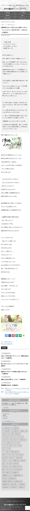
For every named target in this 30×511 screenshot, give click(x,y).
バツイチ (16, 442)
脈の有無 (5, 487)
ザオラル (12, 439)
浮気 (5, 478)
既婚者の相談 (9, 343)
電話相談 (7, 15)
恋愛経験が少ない (7, 475)
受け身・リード (7, 460)
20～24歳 (6, 428)
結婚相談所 (6, 484)
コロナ (5, 439)
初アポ (5, 457)
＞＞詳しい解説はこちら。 (8, 421)
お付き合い (6, 434)
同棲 (23, 460)
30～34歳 (4, 343)
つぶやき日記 (8, 501)
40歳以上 (24, 431)
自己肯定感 (14, 487)
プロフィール (22, 18)
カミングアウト (19, 436)
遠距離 (21, 487)
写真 (21, 454)
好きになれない (7, 466)
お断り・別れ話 (16, 434)
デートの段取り (22, 439)
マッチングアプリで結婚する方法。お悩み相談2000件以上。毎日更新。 (15, 506)
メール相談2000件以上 (7, 341)
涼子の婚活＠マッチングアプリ (15, 9)
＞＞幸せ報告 (5, 407)
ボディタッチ (6, 448)
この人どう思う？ (7, 436)
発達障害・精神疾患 (8, 481)
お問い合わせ (7, 18)
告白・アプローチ (7, 463)
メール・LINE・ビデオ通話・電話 (11, 451)
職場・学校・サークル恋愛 (18, 484)
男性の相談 (12, 478)
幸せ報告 (15, 472)
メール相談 (22, 12)
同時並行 (16, 460)
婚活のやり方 (17, 466)
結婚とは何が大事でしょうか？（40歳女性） (14, 379)
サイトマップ (21, 501)
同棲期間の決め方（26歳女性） (10, 385)
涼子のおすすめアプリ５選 (7, 21)
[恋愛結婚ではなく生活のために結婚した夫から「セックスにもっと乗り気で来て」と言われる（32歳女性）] (16, 335)
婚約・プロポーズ (7, 469)
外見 (16, 463)
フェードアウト (7, 445)
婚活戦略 (7, 12)
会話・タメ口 (6, 454)
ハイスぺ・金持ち (7, 442)
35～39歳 (15, 431)
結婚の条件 (18, 481)
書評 (23, 15)
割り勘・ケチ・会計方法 (16, 457)
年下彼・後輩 (6, 472)
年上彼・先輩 (18, 469)
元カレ (14, 454)
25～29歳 (15, 428)
